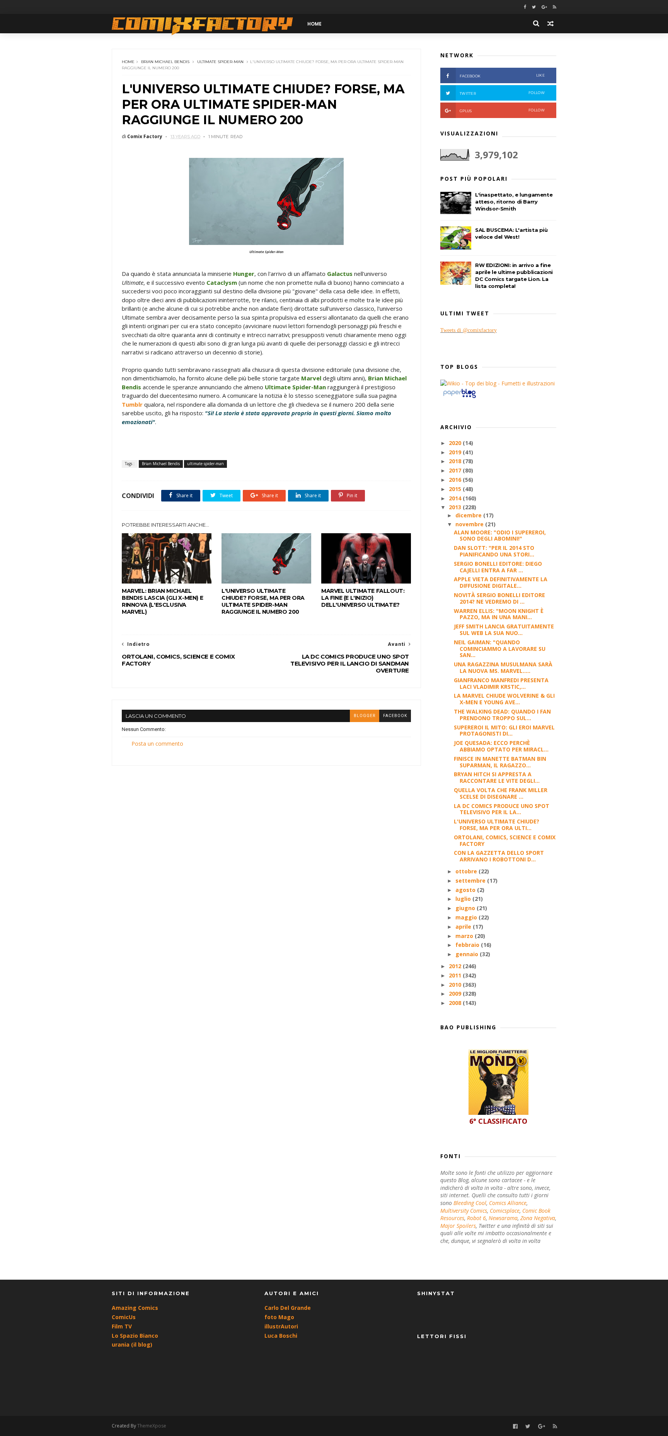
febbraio (468, 944)
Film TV (122, 1326)
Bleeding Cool (469, 1203)
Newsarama (503, 1218)
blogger (364, 716)
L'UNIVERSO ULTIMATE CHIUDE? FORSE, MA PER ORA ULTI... (496, 825)
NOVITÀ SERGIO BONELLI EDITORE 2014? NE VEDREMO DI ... (499, 598)
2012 (456, 966)
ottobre (467, 871)
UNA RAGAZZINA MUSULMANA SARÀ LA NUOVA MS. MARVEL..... (503, 667)
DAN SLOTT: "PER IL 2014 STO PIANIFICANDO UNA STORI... (494, 551)
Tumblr (132, 404)
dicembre (469, 515)
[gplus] (544, 7)
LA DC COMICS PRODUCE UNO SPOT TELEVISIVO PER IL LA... (501, 809)
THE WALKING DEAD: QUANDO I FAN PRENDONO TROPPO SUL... (502, 715)
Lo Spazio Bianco (135, 1335)
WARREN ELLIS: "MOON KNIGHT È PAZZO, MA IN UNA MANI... (499, 614)
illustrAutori (281, 1326)
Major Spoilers (458, 1225)
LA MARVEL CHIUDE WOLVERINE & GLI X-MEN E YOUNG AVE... (504, 699)
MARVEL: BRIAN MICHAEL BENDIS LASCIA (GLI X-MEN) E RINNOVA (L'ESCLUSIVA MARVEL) (162, 601)
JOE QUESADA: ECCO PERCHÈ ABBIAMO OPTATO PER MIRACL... (501, 746)
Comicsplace (505, 1210)
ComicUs (124, 1317)
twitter (502, 93)
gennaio (467, 954)
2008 (456, 1002)
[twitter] (534, 7)
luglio (463, 898)
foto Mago (279, 1317)
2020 (456, 443)
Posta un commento (157, 743)
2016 (456, 479)
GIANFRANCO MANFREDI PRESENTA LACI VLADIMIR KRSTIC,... (501, 683)
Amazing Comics (135, 1307)
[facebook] (525, 7)
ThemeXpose (151, 1425)
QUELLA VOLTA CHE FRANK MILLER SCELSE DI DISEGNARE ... (500, 793)
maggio (467, 917)
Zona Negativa (537, 1218)
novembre (470, 524)
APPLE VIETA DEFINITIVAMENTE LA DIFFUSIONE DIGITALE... (500, 582)
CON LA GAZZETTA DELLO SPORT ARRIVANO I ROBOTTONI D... (499, 856)
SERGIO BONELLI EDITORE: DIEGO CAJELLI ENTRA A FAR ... (498, 567)
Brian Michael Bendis (165, 61)
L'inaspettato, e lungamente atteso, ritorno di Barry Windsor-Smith (513, 202)
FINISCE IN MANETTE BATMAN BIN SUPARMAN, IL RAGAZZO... (500, 762)
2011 (456, 975)
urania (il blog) (132, 1344)
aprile (464, 926)
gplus (502, 110)
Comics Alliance (508, 1203)
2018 (456, 461)
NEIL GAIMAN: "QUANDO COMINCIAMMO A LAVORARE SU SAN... (499, 648)
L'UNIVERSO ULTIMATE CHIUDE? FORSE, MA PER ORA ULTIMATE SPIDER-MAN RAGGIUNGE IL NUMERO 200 (263, 601)
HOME (314, 24)
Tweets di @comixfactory (468, 330)
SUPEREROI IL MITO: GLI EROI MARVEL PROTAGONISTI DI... (504, 731)
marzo (465, 936)
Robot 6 (476, 1218)
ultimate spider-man (220, 61)
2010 (456, 984)
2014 (456, 498)
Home (128, 61)
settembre (471, 880)
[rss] (554, 7)
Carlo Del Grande (287, 1307)
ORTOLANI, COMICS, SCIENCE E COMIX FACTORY (505, 840)
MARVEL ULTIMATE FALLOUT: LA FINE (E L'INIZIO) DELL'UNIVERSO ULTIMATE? (362, 597)
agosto (466, 889)
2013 (456, 507)
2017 (456, 470)
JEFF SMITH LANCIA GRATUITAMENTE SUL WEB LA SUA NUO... (504, 630)
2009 (456, 993)
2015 (456, 489)
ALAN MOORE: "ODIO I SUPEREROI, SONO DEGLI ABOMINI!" (500, 536)
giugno (466, 908)
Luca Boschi (280, 1335)
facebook (395, 716)
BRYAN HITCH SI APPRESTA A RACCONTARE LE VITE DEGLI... (497, 777)
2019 (456, 452)
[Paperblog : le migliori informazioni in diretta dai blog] (459, 397)
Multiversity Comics (463, 1210)
